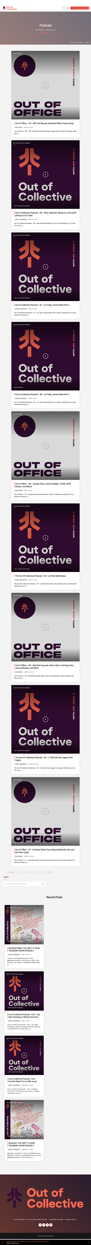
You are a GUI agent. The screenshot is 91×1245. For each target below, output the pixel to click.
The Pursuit (23, 2)
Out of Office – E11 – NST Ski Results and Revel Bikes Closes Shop (44, 123)
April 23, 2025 (33, 219)
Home (72, 42)
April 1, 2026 (26, 1021)
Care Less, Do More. (36, 2)
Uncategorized (18, 387)
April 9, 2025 (33, 398)
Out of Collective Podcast (21, 143)
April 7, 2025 (28, 490)
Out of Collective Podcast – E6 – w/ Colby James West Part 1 (42, 394)
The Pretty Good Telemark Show (15, 908)
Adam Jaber (18, 127)
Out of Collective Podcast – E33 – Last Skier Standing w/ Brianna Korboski (24, 1015)
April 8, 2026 (26, 954)
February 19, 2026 (27, 1085)
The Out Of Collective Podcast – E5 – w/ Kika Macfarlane (40, 576)
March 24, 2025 (29, 856)
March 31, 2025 (29, 672)
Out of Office (79, 42)
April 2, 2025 (33, 580)
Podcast (87, 42)
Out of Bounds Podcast (9, 2)
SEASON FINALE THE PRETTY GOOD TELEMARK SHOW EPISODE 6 (27, 1241)
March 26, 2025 (33, 764)
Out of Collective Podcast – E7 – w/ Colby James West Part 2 (42, 305)
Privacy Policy (71, 1219)
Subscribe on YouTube (79, 8)
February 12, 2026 (27, 1149)
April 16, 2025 (33, 309)
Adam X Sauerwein (20, 219)
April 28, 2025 (28, 127)
